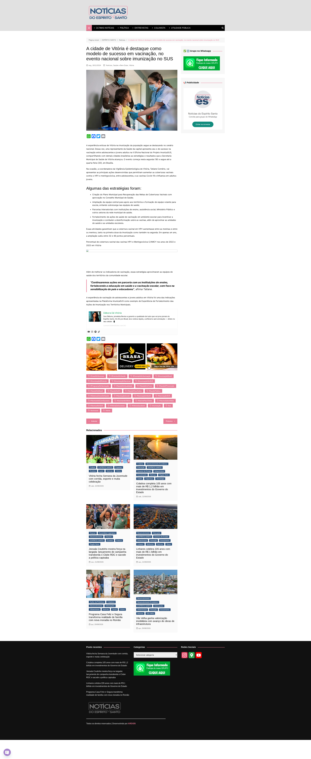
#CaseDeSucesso (97, 376)
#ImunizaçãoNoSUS (145, 381)
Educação (140, 467)
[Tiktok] (99, 332)
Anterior (94, 421)
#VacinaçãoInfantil (144, 396)
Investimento (142, 475)
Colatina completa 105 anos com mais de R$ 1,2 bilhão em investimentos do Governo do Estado (107, 664)
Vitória (131, 65)
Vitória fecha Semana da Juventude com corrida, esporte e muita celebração (108, 478)
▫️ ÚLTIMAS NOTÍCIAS (103, 28)
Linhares (140, 544)
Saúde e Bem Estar (120, 65)
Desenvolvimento (96, 537)
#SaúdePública (154, 391)
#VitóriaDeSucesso (117, 406)
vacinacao (94, 410)
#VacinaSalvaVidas (166, 401)
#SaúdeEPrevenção (166, 386)
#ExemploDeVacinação (142, 376)
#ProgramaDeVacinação (99, 386)
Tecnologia (160, 479)
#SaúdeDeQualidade (124, 386)
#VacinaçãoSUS (164, 396)
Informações (110, 606)
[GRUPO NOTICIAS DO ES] (202, 109)
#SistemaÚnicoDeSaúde (99, 396)
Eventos (93, 471)
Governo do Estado (144, 471)
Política (119, 540)
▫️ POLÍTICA (123, 28)
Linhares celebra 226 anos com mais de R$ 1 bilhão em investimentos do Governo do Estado (106, 684)
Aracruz (92, 533)
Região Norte (163, 475)
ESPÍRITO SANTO (105, 467)
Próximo (169, 421)
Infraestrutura (159, 471)
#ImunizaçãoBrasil (165, 376)
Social (114, 609)
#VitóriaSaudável (138, 406)
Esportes (119, 467)
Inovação (153, 540)
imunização (156, 406)
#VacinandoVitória (124, 401)
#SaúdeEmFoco (145, 386)
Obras (169, 544)
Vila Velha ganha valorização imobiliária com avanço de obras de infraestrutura (155, 621)
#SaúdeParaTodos (134, 391)
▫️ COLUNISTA (158, 28)
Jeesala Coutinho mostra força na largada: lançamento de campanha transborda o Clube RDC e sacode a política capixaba (106, 674)
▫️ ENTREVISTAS (140, 28)
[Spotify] (95, 332)
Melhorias (150, 544)
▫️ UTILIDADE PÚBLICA (179, 28)
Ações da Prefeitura (97, 602)
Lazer (101, 471)
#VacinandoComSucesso (100, 401)
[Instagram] (92, 332)
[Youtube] (89, 332)
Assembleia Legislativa (107, 533)
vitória (107, 410)
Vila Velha (150, 613)
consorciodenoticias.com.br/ (114, 325)
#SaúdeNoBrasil (96, 391)
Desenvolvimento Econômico (157, 464)
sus (169, 406)
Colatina (140, 464)
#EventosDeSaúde (118, 376)
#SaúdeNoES (115, 391)
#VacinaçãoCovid (123, 396)
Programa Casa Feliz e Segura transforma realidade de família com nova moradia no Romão (105, 617)
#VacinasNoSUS (96, 406)
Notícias (109, 65)
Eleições (109, 537)
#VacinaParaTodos (145, 401)
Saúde (139, 479)
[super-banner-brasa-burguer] (131, 357)
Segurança (149, 479)
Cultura (92, 467)
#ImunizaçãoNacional (122, 381)
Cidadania (111, 602)
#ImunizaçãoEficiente (98, 381)
